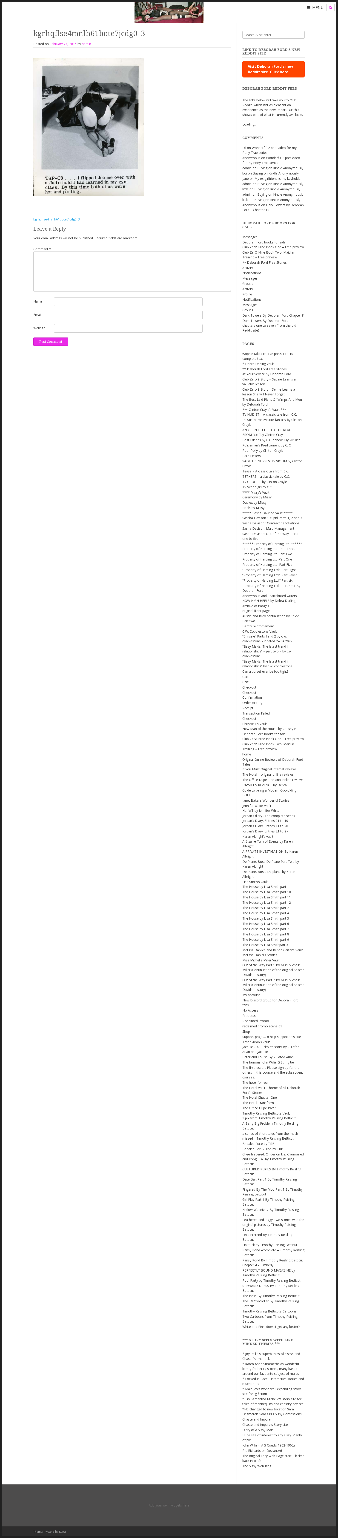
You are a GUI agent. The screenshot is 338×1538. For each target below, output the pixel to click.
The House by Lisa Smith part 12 (266, 902)
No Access (250, 1010)
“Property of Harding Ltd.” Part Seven (270, 575)
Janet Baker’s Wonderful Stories (265, 800)
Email (37, 314)
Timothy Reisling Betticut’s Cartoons (269, 1311)
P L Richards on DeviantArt (262, 1450)
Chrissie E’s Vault (254, 724)
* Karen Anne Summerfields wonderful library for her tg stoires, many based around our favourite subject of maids (271, 1369)
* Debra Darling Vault (258, 364)
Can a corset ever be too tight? (265, 671)
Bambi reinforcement (258, 626)
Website (39, 328)
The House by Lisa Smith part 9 (265, 939)
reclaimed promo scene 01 (262, 1026)
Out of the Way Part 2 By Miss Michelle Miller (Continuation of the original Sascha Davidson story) (273, 985)
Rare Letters (251, 456)
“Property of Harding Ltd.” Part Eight (269, 570)
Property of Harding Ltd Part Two (267, 554)
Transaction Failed (256, 713)
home (246, 754)
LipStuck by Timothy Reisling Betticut (269, 1245)
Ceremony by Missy (257, 497)
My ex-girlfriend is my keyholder (278, 178)
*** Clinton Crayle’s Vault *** (264, 409)
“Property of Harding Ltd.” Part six (267, 580)
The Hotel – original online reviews (268, 774)
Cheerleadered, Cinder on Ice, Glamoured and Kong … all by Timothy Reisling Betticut (273, 1159)
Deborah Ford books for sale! (264, 242)
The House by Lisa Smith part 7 (265, 929)
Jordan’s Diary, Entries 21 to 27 (265, 831)
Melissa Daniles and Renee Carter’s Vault (272, 950)
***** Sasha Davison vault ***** (267, 513)
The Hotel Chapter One (259, 1097)
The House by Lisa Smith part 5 (265, 918)
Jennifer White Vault (256, 805)
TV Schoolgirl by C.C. (257, 487)
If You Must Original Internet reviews (269, 769)
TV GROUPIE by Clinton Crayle (264, 482)
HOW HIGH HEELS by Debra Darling (268, 600)
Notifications (251, 273)
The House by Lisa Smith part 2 (265, 908)
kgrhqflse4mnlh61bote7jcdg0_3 (56, 219)
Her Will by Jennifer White (261, 810)
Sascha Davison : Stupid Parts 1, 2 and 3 (272, 518)
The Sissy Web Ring (256, 1466)
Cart (245, 677)
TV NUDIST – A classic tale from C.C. (269, 414)
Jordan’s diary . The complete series (268, 816)
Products (249, 1015)
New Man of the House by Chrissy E (269, 728)
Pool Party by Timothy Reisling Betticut (271, 1280)
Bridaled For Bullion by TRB (262, 1149)
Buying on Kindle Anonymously (280, 168)
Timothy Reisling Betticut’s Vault (266, 1113)
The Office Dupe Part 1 (259, 1108)
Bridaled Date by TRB (258, 1143)
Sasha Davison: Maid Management (268, 528)
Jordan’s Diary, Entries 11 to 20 (265, 826)
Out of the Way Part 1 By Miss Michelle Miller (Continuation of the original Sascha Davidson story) (273, 970)
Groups (247, 283)
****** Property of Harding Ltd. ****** (272, 544)
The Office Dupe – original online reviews (273, 780)
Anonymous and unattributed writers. (270, 596)
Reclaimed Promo (255, 1021)
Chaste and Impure (256, 1419)
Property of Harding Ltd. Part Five (267, 564)
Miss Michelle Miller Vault (261, 960)
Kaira (62, 1532)
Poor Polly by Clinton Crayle (263, 450)
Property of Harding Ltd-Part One (267, 559)
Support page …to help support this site (271, 1037)
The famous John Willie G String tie (268, 1062)
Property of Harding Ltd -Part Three (268, 548)
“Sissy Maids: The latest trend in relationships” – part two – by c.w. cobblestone (267, 651)
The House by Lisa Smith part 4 (265, 913)
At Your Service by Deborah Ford (266, 374)
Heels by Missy (253, 508)
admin (86, 44)
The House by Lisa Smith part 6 (265, 923)
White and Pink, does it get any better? (271, 1326)
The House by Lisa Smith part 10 (266, 892)
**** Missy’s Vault (255, 492)
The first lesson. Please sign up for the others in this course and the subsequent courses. (272, 1072)
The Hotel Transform (258, 1103)
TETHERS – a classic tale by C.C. (266, 476)
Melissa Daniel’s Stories (259, 955)
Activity (247, 268)
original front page (256, 611)
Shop (246, 1031)
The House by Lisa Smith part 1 (265, 886)
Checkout (249, 687)
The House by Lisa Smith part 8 (265, 934)
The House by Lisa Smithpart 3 (265, 945)
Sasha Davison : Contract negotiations (270, 523)
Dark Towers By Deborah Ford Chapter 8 (273, 315)
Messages (250, 237)
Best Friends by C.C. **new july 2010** (271, 440)
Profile (247, 294)
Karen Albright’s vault (257, 836)
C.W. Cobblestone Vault (259, 631)
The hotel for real (255, 1082)
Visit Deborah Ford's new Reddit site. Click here (270, 69)
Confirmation (252, 697)
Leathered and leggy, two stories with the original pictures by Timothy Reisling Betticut (273, 1225)
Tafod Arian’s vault (256, 1042)
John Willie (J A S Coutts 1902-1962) (268, 1445)
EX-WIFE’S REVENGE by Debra (264, 785)
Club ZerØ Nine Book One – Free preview (273, 247)
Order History (252, 702)
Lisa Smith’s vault (255, 882)
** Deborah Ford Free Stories (264, 262)
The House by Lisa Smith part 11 (266, 897)
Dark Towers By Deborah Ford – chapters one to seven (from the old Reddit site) (269, 325)
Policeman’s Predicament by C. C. (267, 445)
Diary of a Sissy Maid (258, 1430)
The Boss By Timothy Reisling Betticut (271, 1296)
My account (251, 995)
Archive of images (255, 606)
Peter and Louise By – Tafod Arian (268, 1057)
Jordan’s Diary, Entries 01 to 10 (265, 820)
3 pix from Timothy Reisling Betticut (269, 1118)
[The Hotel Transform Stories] (169, 11)
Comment (42, 249)
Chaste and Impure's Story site (265, 1424)
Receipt (247, 708)
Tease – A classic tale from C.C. (265, 471)
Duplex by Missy (254, 502)
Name (38, 301)
